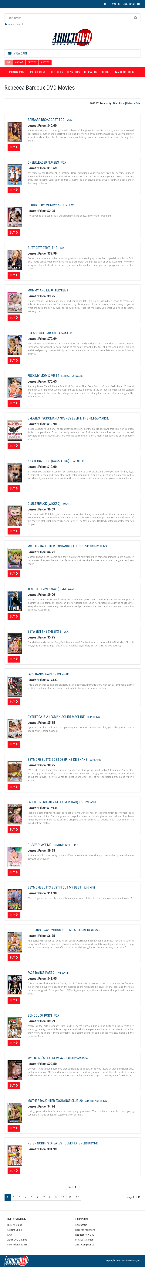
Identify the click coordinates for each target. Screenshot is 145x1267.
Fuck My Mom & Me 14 (44, 376)
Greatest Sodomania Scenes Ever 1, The (58, 418)
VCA (69, 120)
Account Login (125, 72)
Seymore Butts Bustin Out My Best (55, 887)
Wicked (67, 504)
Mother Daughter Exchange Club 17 (55, 546)
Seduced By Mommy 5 (44, 205)
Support (105, 72)
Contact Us (81, 1225)
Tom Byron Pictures (66, 845)
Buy (13, 147)
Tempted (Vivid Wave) (44, 589)
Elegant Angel (99, 418)
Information (90, 72)
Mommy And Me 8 (41, 290)
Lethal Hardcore (72, 376)
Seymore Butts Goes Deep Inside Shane (58, 759)
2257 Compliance (84, 1244)
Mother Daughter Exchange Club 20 (55, 1101)
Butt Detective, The (43, 248)
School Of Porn (40, 1015)
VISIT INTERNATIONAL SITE (126, 4)
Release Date (133, 103)
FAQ (9, 1234)
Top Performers (36, 72)
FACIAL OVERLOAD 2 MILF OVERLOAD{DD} (55, 802)
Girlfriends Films (96, 546)
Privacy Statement (84, 1239)
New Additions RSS (17, 1244)
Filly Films (68, 205)
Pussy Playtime (40, 845)
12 (77, 1197)
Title (115, 103)
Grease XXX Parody (42, 333)
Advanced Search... (15, 24)
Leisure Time (90, 1143)
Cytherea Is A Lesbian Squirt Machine (57, 717)
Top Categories (15, 72)
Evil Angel (63, 674)
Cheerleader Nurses (44, 162)
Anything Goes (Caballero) (49, 461)
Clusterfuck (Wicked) (44, 504)
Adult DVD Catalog (17, 1239)
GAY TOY (45, 62)
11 (70, 1197)
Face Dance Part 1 (41, 674)
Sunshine (95, 759)
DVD (9, 62)
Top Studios (56, 72)
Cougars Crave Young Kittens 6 (52, 930)
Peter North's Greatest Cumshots (54, 1143)
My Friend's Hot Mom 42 (46, 1058)
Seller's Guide (14, 1229)
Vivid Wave (68, 589)
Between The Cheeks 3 (45, 631)
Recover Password (85, 1229)
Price (122, 103)
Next (71, 1187)
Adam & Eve (66, 333)
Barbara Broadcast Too (46, 120)
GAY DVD (19, 62)
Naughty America (77, 1058)
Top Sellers (73, 72)
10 (62, 1197)
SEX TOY (32, 62)
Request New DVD (85, 1234)
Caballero (78, 461)
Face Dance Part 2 (41, 973)
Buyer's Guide (14, 1225)
